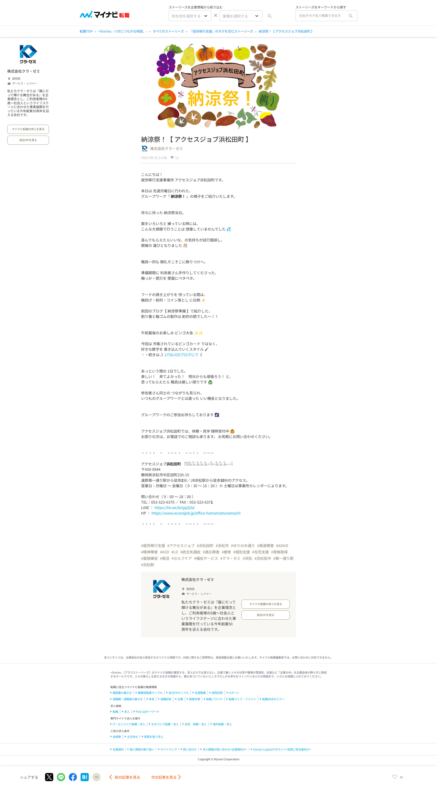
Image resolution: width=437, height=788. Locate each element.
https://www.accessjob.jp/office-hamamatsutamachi (196, 513)
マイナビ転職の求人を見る (28, 129)
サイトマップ (168, 749)
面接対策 (194, 699)
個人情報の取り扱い (142, 749)
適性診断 (217, 692)
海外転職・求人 (222, 724)
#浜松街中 (262, 558)
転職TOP (86, 31)
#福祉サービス (206, 558)
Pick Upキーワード (147, 711)
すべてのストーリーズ (168, 31)
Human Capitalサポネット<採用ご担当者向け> (282, 749)
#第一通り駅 (283, 558)
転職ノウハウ (214, 699)
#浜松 (247, 558)
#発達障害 (265, 545)
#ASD (164, 552)
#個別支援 (241, 552)
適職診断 (165, 699)
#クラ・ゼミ (230, 558)
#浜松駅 (147, 564)
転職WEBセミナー (273, 699)
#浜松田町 (205, 545)
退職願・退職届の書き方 (128, 699)
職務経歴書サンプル (150, 692)
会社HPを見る (28, 140)
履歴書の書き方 (122, 692)
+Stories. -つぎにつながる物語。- (122, 31)
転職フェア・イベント (242, 699)
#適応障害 (211, 552)
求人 (127, 711)
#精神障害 (149, 552)
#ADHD (282, 545)
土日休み (132, 736)
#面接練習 (149, 558)
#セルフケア (182, 558)
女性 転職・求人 (196, 724)
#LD (174, 552)
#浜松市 (222, 545)
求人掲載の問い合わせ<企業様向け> (225, 749)
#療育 (226, 552)
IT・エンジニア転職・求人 (129, 724)
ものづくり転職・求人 (165, 724)
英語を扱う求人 (153, 736)
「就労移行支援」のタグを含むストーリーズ (221, 31)
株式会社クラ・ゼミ (23, 71)
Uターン (234, 692)
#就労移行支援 (153, 545)
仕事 (180, 699)
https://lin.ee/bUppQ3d (174, 507)
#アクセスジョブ (181, 545)
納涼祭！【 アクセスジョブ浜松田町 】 (286, 31)
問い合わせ (190, 749)
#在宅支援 (260, 552)
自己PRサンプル (179, 692)
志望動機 (200, 692)
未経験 (117, 736)
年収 (151, 699)
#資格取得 (279, 552)
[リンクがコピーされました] (96, 777)
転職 (115, 711)
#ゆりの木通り (243, 545)
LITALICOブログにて (181, 354)
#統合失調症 (190, 552)
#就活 (164, 558)
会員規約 (118, 749)
